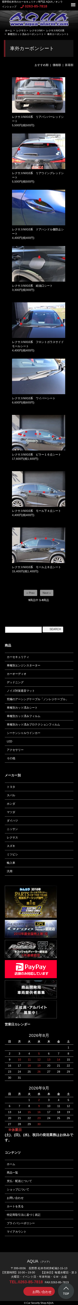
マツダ (11, 812)
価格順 (57, 65)
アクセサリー (15, 749)
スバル (11, 795)
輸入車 (11, 862)
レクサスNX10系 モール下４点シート (36, 510)
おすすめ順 (42, 65)
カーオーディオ (16, 673)
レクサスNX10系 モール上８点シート (36, 567)
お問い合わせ (15, 1197)
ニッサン (12, 829)
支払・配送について (19, 1181)
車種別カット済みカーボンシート (26, 34)
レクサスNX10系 (55, 30)
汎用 (9, 871)
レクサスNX (36, 30)
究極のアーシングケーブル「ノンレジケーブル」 (37, 699)
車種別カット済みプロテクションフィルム (33, 724)
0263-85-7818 (36, 6)
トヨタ (11, 786)
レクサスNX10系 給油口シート (32, 285)
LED (9, 741)
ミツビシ (12, 854)
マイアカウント (16, 1231)
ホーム (8, 30)
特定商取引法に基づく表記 (23, 1214)
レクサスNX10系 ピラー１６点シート (36, 454)
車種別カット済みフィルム (23, 716)
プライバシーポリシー (21, 1223)
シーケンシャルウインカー (23, 733)
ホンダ (11, 803)
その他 (11, 758)
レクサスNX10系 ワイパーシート (33, 398)
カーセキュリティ (18, 657)
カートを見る (15, 1206)
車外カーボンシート (58, 34)
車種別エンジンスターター (23, 665)
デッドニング (15, 682)
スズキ (11, 845)
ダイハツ (12, 820)
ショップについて (18, 1189)
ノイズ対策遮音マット (21, 690)
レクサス (21, 30)
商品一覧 (12, 1172)
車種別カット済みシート (22, 707)
